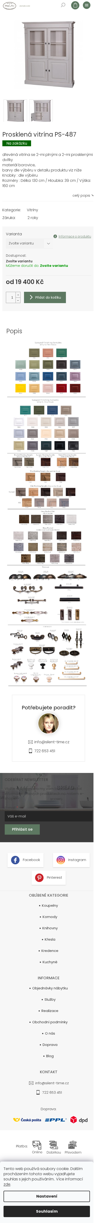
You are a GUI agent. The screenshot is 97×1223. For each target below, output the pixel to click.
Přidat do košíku (48, 297)
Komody (50, 917)
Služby (50, 999)
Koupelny (50, 905)
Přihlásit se (22, 829)
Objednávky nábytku (50, 988)
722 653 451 (44, 751)
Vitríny (32, 210)
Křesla (50, 939)
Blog (50, 1056)
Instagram (76, 859)
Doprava (50, 1045)
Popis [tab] (14, 331)
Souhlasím (47, 1211)
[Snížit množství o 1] (18, 300)
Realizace (49, 1011)
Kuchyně (50, 962)
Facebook (31, 859)
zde (7, 1184)
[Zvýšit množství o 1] (18, 294)
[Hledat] (63, 4)
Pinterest (54, 877)
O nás (50, 1033)
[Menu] (86, 5)
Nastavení (46, 1196)
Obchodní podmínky (50, 1022)
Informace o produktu (75, 236)
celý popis (81, 195)
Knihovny (50, 928)
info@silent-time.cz (51, 742)
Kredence (49, 951)
